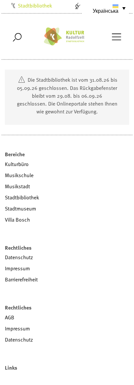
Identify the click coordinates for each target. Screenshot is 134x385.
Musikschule (19, 175)
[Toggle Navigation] (116, 36)
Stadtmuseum (20, 208)
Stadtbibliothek (35, 5)
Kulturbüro (17, 164)
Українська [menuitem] (105, 11)
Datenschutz (19, 257)
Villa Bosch (17, 220)
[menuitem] (105, 8)
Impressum (17, 268)
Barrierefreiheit (21, 279)
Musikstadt (17, 186)
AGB (9, 317)
